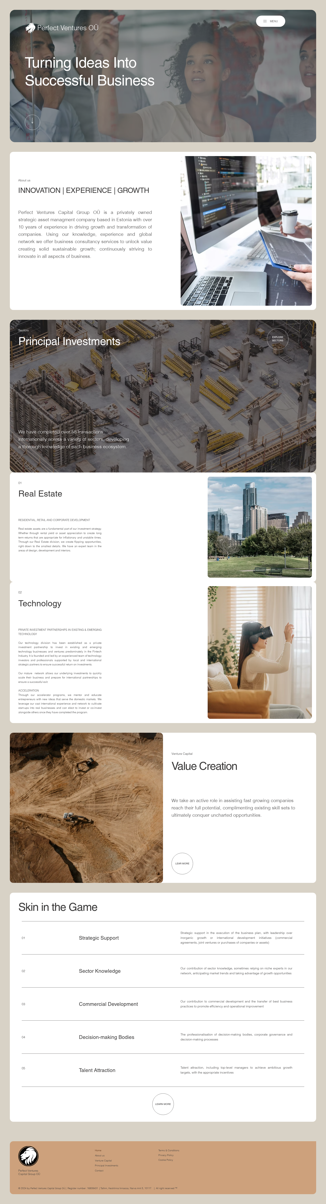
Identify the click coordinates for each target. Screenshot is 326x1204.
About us (100, 1155)
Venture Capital (103, 1160)
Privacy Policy (166, 1155)
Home (98, 1150)
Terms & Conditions (169, 1150)
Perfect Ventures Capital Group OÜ (29, 1172)
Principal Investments (106, 1165)
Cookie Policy (165, 1159)
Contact (99, 1170)
